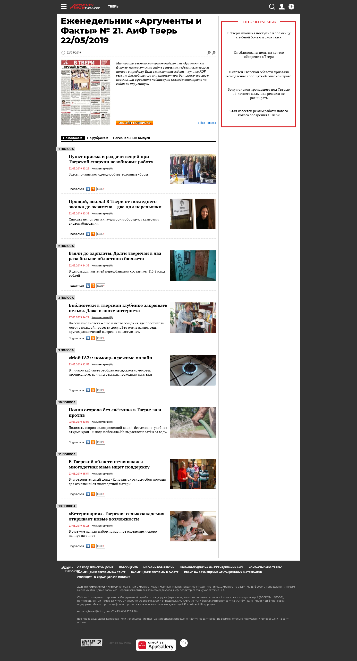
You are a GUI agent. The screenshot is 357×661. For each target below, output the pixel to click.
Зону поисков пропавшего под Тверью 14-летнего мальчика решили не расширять (259, 93)
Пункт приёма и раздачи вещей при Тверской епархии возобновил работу (111, 159)
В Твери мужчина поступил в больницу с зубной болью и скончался (258, 35)
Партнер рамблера (119, 642)
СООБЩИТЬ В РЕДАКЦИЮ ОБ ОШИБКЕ (103, 577)
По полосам (72, 138)
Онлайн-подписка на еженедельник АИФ (211, 567)
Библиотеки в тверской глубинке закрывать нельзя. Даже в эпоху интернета (118, 307)
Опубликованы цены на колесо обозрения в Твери (259, 54)
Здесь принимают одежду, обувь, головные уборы (108, 174)
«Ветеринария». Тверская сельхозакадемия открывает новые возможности (117, 516)
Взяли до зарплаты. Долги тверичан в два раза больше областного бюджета (115, 255)
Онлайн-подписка (135, 123)
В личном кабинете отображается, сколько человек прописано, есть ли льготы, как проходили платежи (110, 372)
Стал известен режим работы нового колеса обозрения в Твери (259, 113)
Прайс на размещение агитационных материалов (223, 572)
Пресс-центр (128, 567)
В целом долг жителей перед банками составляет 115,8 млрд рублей (117, 273)
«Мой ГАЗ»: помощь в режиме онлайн (110, 358)
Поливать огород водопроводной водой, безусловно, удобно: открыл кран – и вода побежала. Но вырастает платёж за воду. (118, 429)
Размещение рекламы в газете (154, 572)
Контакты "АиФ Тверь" (265, 567)
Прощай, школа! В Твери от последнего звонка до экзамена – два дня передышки (115, 204)
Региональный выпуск (131, 138)
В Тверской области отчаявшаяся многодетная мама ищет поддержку (109, 464)
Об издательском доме (95, 567)
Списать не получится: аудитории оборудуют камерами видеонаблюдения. (114, 221)
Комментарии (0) (102, 168)
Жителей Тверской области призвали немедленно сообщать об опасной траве (258, 74)
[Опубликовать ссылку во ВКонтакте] (88, 189)
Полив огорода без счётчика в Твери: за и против (115, 412)
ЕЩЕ (100, 189)
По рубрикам (97, 138)
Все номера (208, 122)
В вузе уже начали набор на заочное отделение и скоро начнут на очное (113, 533)
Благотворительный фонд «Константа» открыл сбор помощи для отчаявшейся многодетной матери (117, 481)
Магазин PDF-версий (158, 567)
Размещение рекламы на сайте (101, 572)
